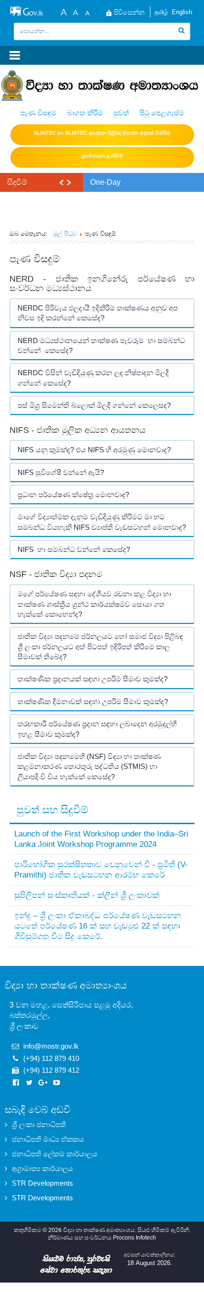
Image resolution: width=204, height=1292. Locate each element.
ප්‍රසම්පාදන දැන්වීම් (102, 155)
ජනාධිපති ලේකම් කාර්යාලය (54, 1154)
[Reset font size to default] (75, 11)
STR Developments (42, 1183)
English (182, 12)
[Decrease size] (87, 11)
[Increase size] (63, 11)
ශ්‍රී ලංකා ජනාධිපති (39, 1124)
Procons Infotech (134, 1237)
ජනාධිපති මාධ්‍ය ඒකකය (48, 1139)
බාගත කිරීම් (85, 113)
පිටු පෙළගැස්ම (161, 113)
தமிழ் (161, 12)
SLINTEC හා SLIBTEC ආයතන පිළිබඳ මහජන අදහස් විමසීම (102, 133)
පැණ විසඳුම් (38, 113)
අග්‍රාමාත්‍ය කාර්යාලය (42, 1168)
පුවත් (121, 113)
